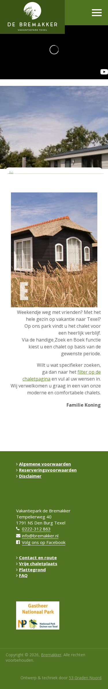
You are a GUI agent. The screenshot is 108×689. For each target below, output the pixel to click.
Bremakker (51, 654)
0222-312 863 (36, 529)
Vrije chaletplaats (38, 563)
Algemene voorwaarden (45, 464)
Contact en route (38, 557)
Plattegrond (32, 569)
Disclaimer (30, 476)
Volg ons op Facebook (43, 542)
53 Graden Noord (85, 677)
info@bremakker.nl (40, 536)
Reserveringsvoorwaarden (48, 470)
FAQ (23, 575)
